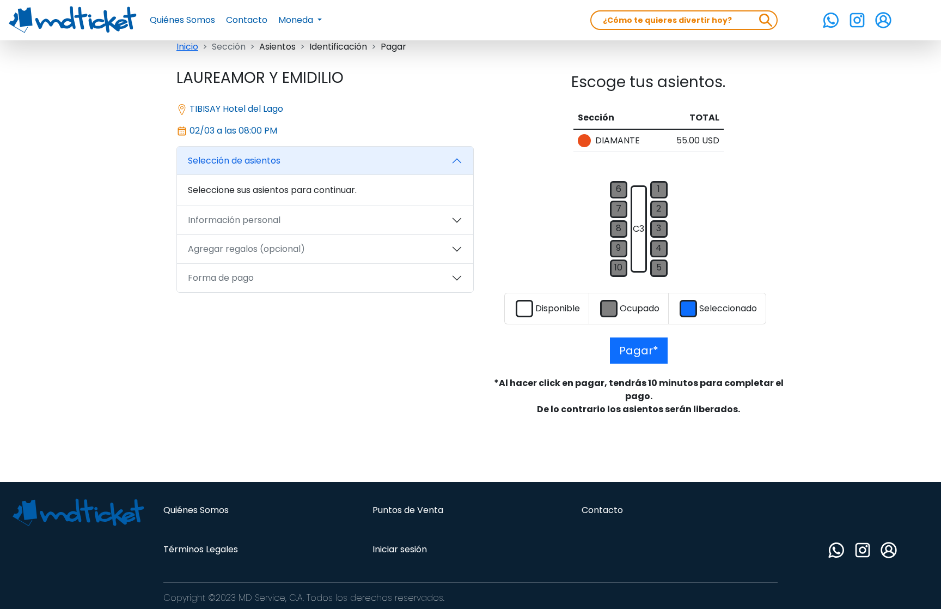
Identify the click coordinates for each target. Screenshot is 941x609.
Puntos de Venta (407, 510)
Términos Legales (200, 549)
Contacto (246, 20)
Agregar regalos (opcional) (246, 249)
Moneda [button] (296, 20)
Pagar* (638, 350)
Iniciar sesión (399, 549)
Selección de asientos (234, 160)
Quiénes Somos (182, 20)
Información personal (234, 220)
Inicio (187, 46)
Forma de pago (221, 278)
